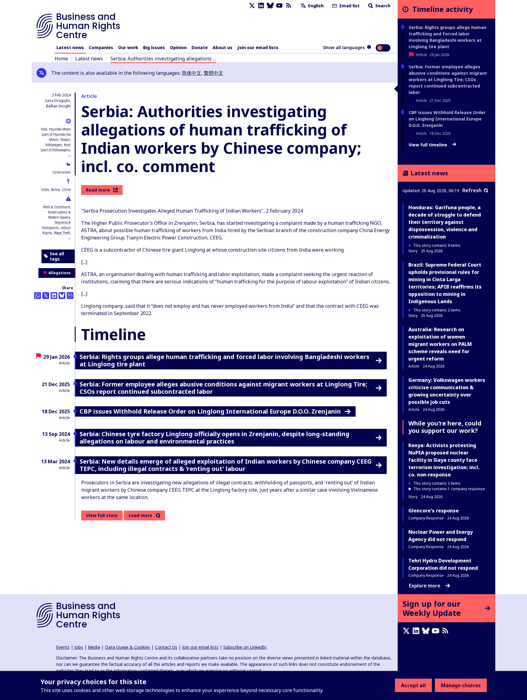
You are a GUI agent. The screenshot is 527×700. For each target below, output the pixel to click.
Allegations (59, 272)
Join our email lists (257, 47)
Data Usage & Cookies (127, 647)
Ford (44, 129)
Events (63, 647)
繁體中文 (213, 73)
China (66, 189)
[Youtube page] (279, 5)
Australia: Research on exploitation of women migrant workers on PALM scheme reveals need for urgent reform (440, 344)
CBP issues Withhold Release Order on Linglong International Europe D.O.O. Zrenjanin (447, 118)
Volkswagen (53, 144)
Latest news (70, 47)
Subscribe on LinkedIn (245, 647)
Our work (128, 47)
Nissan (65, 139)
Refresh (472, 190)
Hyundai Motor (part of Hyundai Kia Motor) (56, 134)
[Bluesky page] (270, 5)
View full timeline (428, 145)
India (45, 189)
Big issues (154, 47)
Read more (98, 190)
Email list (349, 6)
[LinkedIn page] (261, 5)
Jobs (78, 647)
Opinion (178, 47)
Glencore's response (433, 510)
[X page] (252, 5)
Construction (61, 172)
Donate (200, 47)
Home (61, 58)
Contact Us (166, 647)
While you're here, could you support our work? (445, 427)
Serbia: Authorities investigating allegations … (163, 58)
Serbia (55, 189)
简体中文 (191, 73)
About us (222, 47)
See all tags (57, 256)
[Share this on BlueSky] (62, 295)
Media (94, 647)
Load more (140, 515)
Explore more (424, 585)
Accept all (413, 685)
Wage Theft (62, 233)
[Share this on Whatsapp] (37, 295)
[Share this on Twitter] (45, 295)
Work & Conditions (56, 207)
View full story (102, 515)
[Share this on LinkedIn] (54, 295)
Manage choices (461, 685)
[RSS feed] (288, 5)
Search (382, 6)
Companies (101, 47)
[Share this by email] (70, 295)
